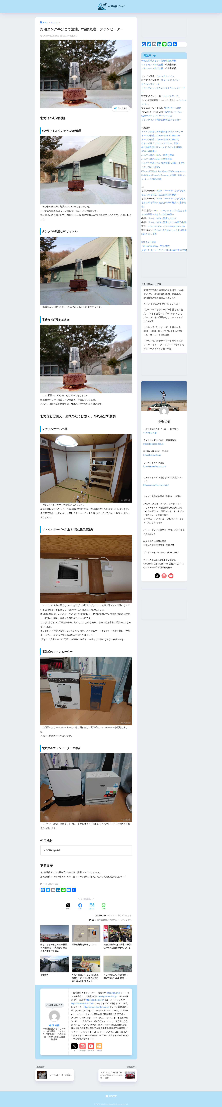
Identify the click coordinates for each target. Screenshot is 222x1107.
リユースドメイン (169, 80)
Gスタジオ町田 (148, 242)
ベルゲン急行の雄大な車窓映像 (156, 159)
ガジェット (127, 915)
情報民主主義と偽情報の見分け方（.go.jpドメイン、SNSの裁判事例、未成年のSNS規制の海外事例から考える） (164, 294)
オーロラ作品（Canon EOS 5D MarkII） (160, 139)
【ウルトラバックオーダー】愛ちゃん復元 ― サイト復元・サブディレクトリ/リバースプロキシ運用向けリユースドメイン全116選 (163, 315)
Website (99, 1050)
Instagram (83, 1050)
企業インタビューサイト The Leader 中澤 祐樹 (164, 250)
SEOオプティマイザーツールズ (156, 116)
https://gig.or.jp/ (113, 993)
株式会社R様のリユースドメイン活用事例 (161, 147)
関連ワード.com (173, 108)
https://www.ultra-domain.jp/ (96, 1007)
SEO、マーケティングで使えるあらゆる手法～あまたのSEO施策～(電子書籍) (163, 202)
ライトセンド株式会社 (152, 64)
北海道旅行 (103, 920)
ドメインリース (170, 96)
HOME (112, 1096)
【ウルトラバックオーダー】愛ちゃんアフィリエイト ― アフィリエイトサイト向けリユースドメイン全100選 (164, 345)
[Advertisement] (164, 27)
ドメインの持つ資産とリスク (162, 218)
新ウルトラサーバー (151, 84)
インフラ (112, 915)
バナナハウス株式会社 (152, 68)
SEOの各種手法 (149, 151)
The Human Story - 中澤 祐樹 (155, 246)
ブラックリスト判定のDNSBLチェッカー (161, 120)
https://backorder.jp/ (95, 1000)
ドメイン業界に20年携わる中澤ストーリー (162, 131)
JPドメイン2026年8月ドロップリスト (162, 304)
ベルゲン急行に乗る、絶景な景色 (157, 155)
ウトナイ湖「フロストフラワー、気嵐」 (161, 143)
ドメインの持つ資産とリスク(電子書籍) (167, 222)
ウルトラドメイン (165, 76)
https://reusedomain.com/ (82, 1003)
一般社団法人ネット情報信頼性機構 (158, 60)
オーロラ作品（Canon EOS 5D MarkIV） (161, 135)
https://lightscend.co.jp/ (106, 996)
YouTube (91, 1050)
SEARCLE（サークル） (174, 112)
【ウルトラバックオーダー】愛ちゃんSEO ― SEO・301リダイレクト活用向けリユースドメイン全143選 (163, 331)
